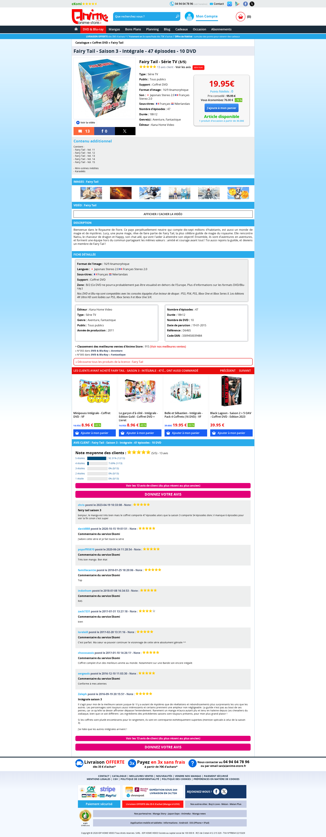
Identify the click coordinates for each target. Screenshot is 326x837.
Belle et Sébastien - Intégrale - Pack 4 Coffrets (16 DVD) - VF (184, 414)
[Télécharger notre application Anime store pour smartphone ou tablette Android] (237, 4)
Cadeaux (181, 29)
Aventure (158, 119)
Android (183, 822)
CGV (115, 779)
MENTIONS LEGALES (98, 779)
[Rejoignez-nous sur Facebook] (245, 4)
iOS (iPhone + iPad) (199, 822)
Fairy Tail (117, 42)
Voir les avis (183, 67)
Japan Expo (174, 813)
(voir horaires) (200, 4)
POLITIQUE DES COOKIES (176, 779)
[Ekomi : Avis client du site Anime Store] (85, 820)
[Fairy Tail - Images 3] (150, 193)
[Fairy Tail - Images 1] (91, 193)
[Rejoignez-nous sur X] (252, 4)
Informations (170, 822)
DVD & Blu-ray (93, 29)
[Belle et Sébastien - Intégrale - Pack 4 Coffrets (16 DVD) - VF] (186, 393)
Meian (224, 804)
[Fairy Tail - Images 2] (121, 193)
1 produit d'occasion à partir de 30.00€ (221, 120)
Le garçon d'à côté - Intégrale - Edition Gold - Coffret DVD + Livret (138, 416)
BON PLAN (198, 67)
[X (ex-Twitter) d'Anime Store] (224, 791)
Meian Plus (235, 804)
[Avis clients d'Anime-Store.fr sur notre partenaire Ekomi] (84, 3)
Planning (152, 29)
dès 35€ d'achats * (106, 36)
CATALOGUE (119, 776)
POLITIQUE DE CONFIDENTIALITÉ (140, 779)
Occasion (199, 29)
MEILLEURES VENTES (141, 776)
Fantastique (173, 119)
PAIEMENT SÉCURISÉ (216, 776)
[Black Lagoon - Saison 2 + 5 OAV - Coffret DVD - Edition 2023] (231, 393)
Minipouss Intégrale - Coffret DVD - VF (91, 414)
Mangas (114, 29)
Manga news (199, 813)
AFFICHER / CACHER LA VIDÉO (163, 214)
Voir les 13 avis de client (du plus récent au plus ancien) (163, 485)
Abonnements (221, 29)
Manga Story (159, 813)
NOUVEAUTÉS (164, 776)
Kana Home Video (162, 125)
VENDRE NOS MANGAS (188, 776)
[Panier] (240, 16)
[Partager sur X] (125, 131)
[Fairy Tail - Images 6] (238, 193)
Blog (167, 29)
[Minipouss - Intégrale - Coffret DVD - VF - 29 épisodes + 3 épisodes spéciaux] (94, 393)
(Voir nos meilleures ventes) (168, 346)
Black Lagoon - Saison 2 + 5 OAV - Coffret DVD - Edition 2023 (230, 414)
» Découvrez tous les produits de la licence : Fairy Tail (109, 362)
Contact (219, 4)
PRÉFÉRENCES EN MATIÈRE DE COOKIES (216, 779)
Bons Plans (133, 29)
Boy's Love (214, 804)
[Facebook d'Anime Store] (216, 791)
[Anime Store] (90, 16)
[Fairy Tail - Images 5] (209, 193)
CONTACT (103, 776)
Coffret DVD (100, 42)
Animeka (186, 813)
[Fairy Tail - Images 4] (179, 193)
